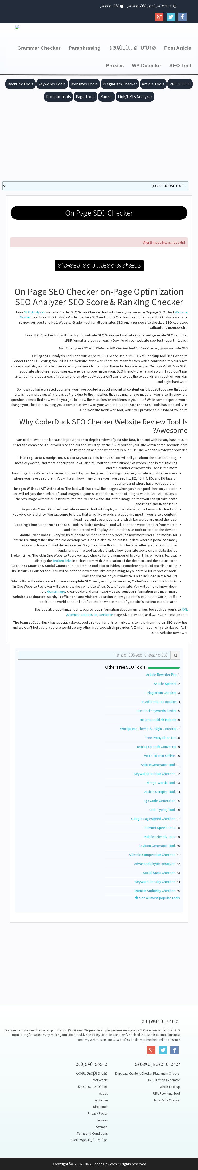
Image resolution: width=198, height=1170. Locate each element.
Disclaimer (100, 1107)
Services (102, 1120)
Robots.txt (89, 614)
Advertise (101, 1100)
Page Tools (85, 96)
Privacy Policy (98, 1113)
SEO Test (180, 65)
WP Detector (146, 65)
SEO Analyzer (34, 312)
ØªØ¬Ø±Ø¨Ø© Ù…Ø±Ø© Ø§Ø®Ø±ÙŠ (99, 265)
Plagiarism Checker (120, 83)
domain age (56, 591)
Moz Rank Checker (167, 1100)
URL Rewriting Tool (166, 1093)
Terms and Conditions (92, 1133)
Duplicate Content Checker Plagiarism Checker (147, 1073)
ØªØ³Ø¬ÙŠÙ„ (110, 6)
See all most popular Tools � (157, 898)
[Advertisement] (99, 140)
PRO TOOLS (180, 83)
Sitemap (102, 1127)
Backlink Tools (20, 83)
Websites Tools (84, 83)
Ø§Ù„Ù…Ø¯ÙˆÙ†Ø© (132, 48)
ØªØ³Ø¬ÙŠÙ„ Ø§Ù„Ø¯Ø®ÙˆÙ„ (150, 6)
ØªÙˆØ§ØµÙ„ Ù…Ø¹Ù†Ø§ (89, 1140)
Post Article (177, 48)
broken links (62, 560)
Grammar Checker (38, 48)
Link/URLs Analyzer (135, 96)
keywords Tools (52, 83)
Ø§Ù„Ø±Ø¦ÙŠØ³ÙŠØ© (92, 1073)
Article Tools (153, 83)
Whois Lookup (170, 1087)
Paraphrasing (85, 48)
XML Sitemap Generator (163, 1080)
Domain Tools (58, 96)
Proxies (115, 65)
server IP (106, 614)
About (103, 1093)
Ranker (106, 96)
